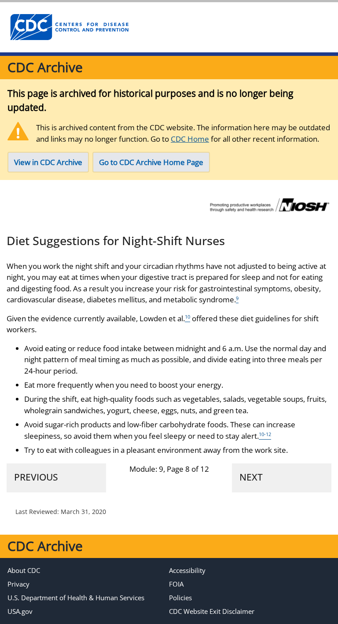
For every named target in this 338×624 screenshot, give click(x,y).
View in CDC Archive (48, 162)
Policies (180, 597)
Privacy (18, 584)
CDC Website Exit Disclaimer (211, 611)
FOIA (176, 584)
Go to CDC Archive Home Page (151, 162)
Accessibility (187, 570)
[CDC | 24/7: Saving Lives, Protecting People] (69, 27)
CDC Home (190, 139)
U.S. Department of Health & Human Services (75, 597)
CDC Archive (45, 67)
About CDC (23, 570)
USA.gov (20, 611)
